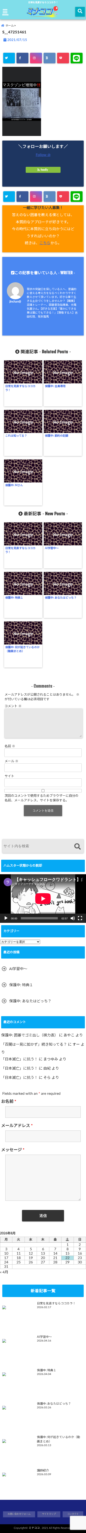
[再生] (6, 918)
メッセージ (13, 1150)
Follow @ (43, 155)
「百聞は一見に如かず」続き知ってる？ (34, 1044)
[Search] (77, 847)
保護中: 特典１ (14, 597)
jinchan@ (15, 301)
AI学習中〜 (52, 548)
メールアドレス (17, 1126)
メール (11, 761)
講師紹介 (43, 1470)
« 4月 (4, 1272)
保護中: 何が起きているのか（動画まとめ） (22, 649)
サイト (9, 776)
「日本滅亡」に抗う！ (19, 1059)
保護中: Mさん (14, 485)
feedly (44, 169)
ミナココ (34, 1528)
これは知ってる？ (16, 435)
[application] (43, 898)
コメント (13, 706)
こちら (44, 243)
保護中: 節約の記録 (56, 435)
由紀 (47, 1068)
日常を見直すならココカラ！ (20, 388)
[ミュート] (72, 918)
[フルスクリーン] (80, 918)
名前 (10, 746)
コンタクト (73, 1514)
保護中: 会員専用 (55, 386)
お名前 (8, 1102)
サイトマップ (49, 1514)
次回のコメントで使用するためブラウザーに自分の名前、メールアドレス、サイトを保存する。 (41, 798)
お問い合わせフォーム (19, 1514)
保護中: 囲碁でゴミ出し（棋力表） (29, 1035)
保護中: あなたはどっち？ (61, 597)
